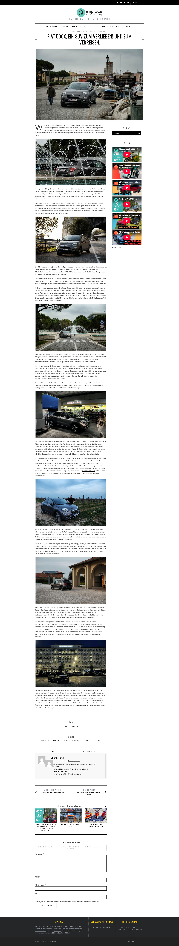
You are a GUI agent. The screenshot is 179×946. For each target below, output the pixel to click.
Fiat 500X (74, 727)
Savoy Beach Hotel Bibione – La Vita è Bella (89, 792)
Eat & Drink (51, 26)
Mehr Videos (117, 247)
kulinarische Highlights (61, 928)
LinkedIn (89, 740)
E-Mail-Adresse (40, 885)
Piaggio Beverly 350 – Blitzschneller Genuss (67, 774)
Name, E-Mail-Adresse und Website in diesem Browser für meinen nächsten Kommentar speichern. (68, 901)
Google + (78, 740)
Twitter (56, 740)
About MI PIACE (126, 927)
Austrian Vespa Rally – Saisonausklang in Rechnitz (95, 826)
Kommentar (39, 854)
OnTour (75, 26)
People (85, 26)
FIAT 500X (72, 191)
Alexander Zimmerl (74, 761)
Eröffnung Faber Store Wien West (70, 826)
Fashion (64, 26)
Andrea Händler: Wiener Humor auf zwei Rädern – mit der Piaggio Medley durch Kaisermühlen (46, 827)
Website (37, 893)
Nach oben (130, 941)
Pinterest (67, 740)
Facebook (45, 740)
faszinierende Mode (75, 928)
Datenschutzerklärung (135, 929)
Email (98, 740)
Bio (53, 751)
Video (103, 26)
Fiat (65, 727)
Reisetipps (57, 931)
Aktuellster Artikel (89, 751)
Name (37, 877)
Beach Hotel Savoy (89, 471)
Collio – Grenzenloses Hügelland (53, 791)
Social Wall (115, 26)
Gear (95, 26)
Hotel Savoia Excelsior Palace (75, 705)
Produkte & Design (41, 931)
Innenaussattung (100, 371)
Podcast (129, 26)
